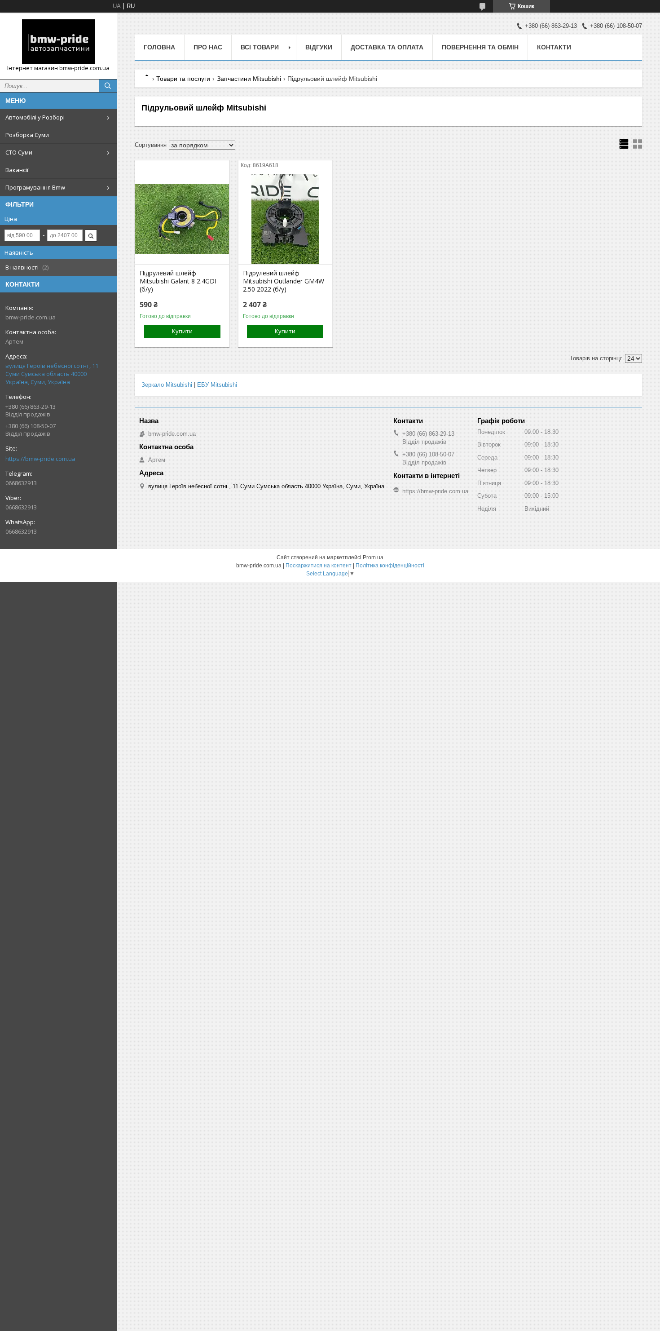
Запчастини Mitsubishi (249, 78)
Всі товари (260, 47)
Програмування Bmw (35, 187)
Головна (159, 47)
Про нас (208, 47)
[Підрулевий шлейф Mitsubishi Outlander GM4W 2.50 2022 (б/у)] (285, 219)
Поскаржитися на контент (319, 565)
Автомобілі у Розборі (35, 117)
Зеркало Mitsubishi (166, 384)
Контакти (554, 47)
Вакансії (16, 170)
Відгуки (318, 47)
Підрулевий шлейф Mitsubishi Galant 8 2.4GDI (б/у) (178, 281)
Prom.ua (373, 557)
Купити (182, 331)
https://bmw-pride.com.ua (40, 459)
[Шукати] (108, 86)
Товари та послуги (183, 78)
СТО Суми (18, 152)
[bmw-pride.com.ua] (58, 41)
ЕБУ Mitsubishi (217, 384)
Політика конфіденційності (390, 565)
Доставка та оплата (387, 47)
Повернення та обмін (480, 47)
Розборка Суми (27, 135)
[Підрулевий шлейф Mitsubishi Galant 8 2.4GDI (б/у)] (182, 219)
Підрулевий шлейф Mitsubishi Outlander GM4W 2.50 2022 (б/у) (283, 281)
